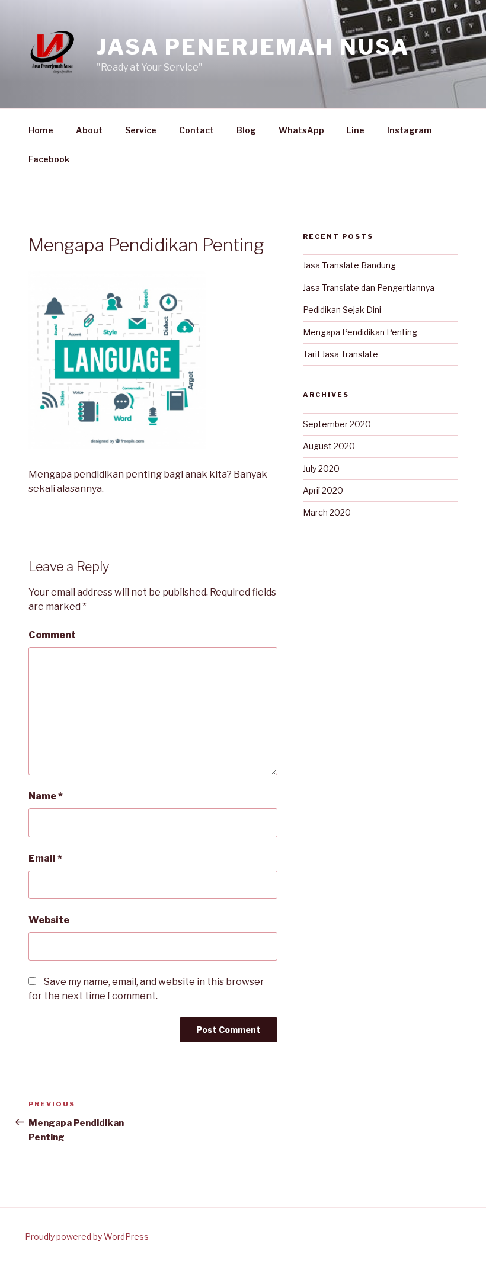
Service (140, 130)
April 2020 (323, 490)
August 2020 (329, 446)
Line (355, 130)
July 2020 (321, 468)
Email (45, 858)
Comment (52, 635)
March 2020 (327, 512)
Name (45, 796)
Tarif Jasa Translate (340, 354)
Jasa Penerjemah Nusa (253, 47)
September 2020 (337, 424)
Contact (196, 130)
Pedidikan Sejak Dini (342, 310)
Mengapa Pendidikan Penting (360, 332)
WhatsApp (301, 130)
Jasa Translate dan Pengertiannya (368, 288)
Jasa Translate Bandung (349, 265)
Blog (246, 130)
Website (48, 920)
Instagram (409, 130)
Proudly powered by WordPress (87, 1236)
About (89, 130)
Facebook (48, 159)
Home (40, 130)
